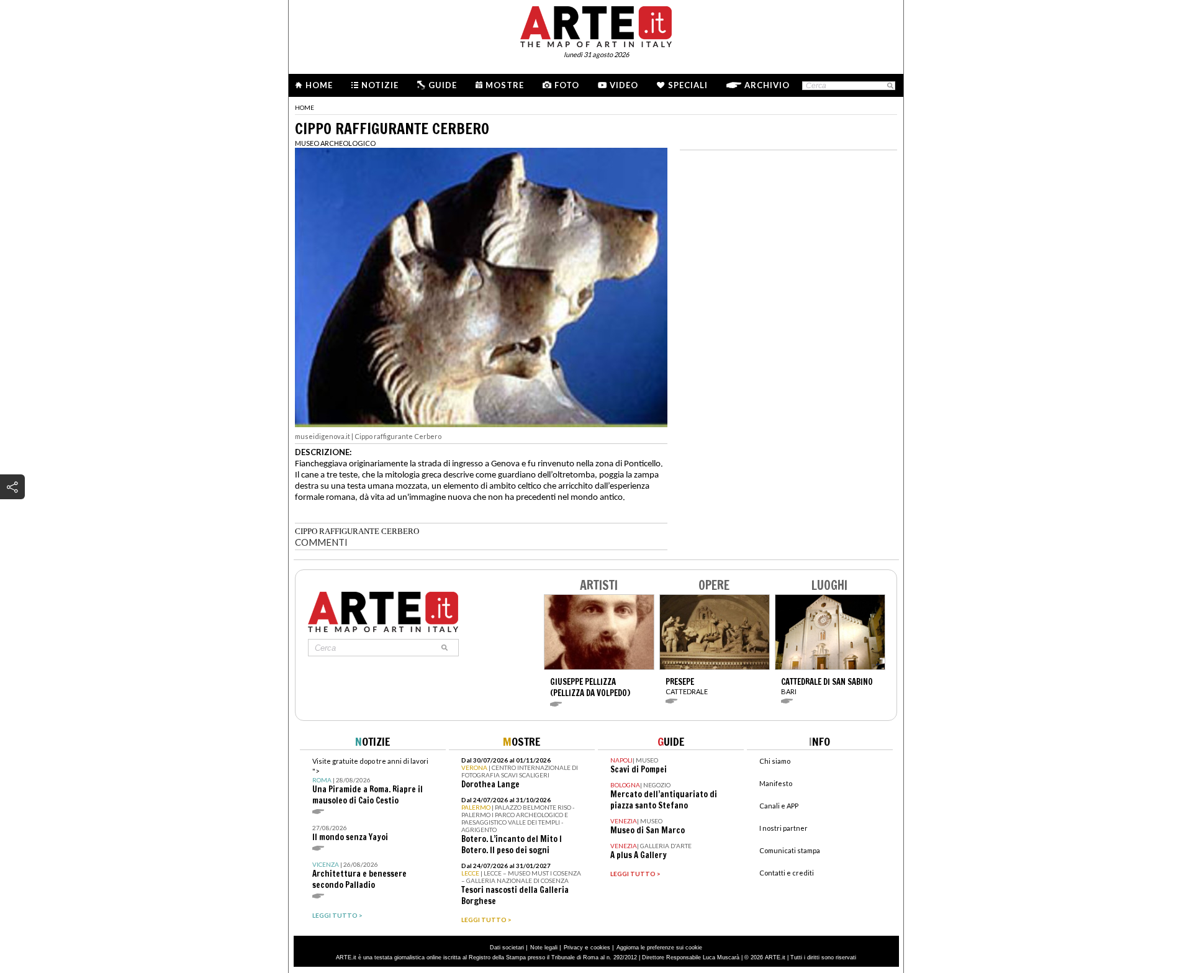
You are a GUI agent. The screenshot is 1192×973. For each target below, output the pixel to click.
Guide (442, 85)
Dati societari (507, 947)
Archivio (767, 85)
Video (624, 85)
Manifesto (775, 783)
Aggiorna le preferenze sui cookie (659, 947)
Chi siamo (774, 761)
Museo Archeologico (335, 143)
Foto (566, 85)
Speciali (688, 85)
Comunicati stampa (789, 850)
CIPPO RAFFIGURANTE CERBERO (357, 531)
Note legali (544, 947)
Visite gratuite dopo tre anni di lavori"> (370, 781)
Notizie (380, 85)
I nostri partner (783, 828)
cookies (600, 947)
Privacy (573, 947)
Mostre (504, 85)
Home (319, 85)
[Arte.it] (596, 24)
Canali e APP (778, 806)
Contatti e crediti (786, 873)
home (304, 107)
